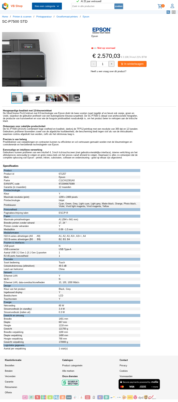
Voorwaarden (126, 376)
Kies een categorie (46, 6)
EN (173, 12)
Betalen (9, 371)
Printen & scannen (22, 16)
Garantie (9, 381)
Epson (86, 16)
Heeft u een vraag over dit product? (108, 71)
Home (5, 16)
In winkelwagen (134, 63)
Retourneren (11, 387)
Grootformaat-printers (67, 16)
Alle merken (68, 371)
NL (168, 12)
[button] (86, 30)
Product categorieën (72, 365)
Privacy (123, 365)
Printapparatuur (44, 16)
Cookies (124, 371)
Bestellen (9, 365)
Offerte (8, 392)
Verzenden (10, 376)
